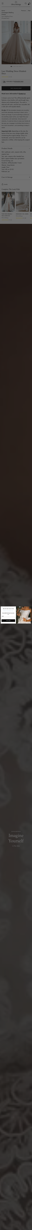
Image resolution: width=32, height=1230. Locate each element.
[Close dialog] (30, 608)
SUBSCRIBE (8, 620)
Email (2, 616)
